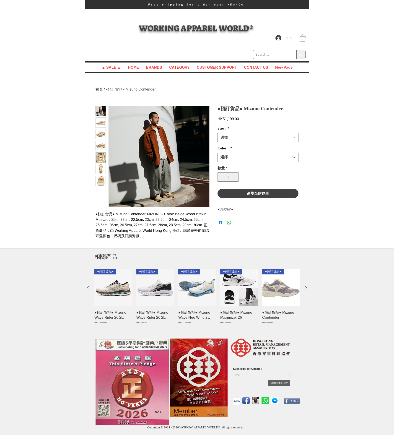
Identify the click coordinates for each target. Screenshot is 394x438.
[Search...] (300, 54)
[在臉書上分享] (220, 222)
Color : (225, 148)
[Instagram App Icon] (255, 400)
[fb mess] (274, 400)
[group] (197, 299)
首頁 (99, 89)
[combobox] (258, 137)
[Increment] (234, 177)
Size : (223, 128)
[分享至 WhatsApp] (229, 222)
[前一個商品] (88, 287)
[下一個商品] (306, 287)
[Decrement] (221, 177)
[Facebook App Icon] (246, 400)
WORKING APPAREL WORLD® (196, 28)
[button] (197, 4)
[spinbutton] (228, 177)
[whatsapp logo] (265, 400)
